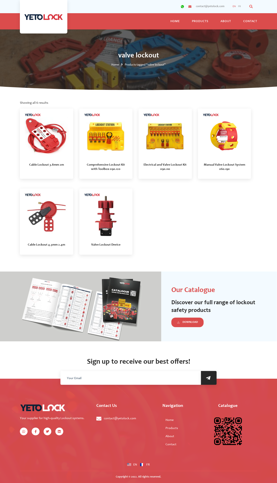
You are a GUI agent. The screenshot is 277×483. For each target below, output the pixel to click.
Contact (250, 21)
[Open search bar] (251, 7)
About (225, 21)
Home (175, 21)
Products (200, 21)
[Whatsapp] (24, 431)
